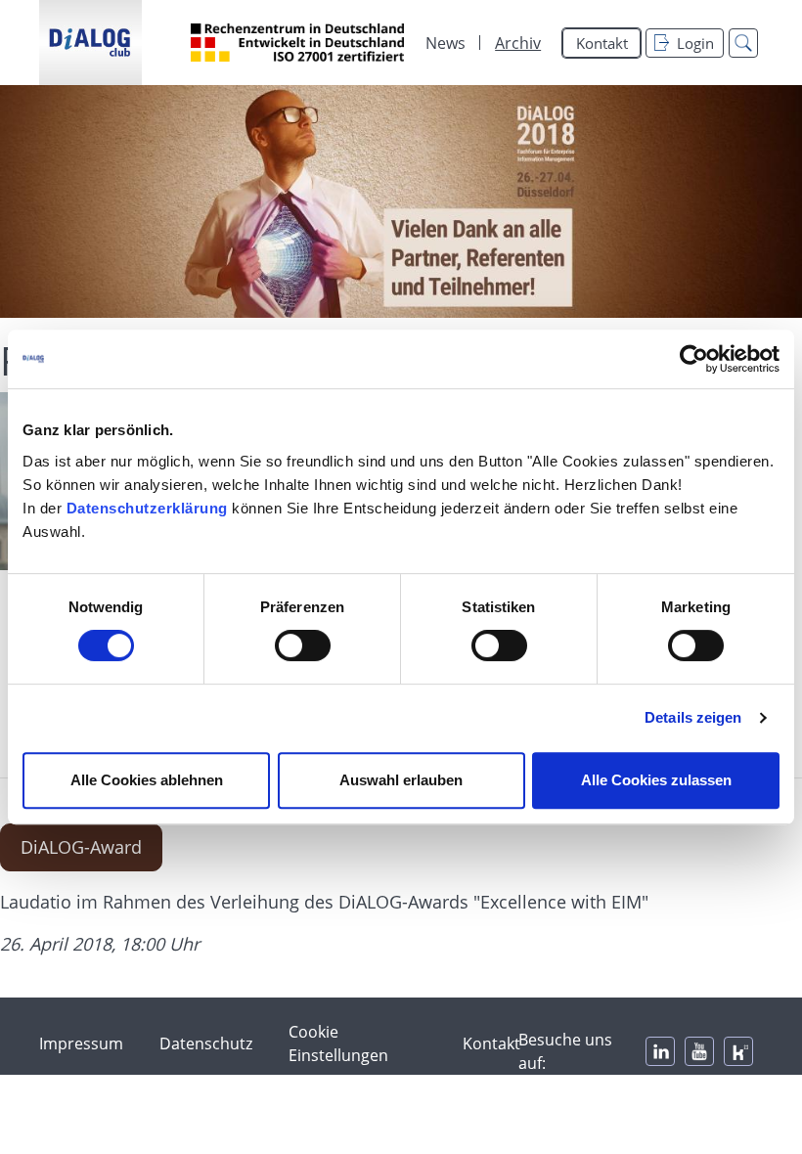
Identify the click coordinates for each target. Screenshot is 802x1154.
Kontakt (602, 43)
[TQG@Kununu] (738, 1051)
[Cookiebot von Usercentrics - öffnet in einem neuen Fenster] (694, 359)
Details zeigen (693, 717)
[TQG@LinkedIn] (660, 1051)
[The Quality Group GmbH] (90, 42)
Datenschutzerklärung (147, 508)
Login (695, 43)
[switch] (303, 645)
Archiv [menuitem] (518, 43)
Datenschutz (205, 1043)
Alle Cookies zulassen (656, 780)
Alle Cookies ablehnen (146, 780)
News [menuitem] (445, 43)
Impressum (81, 1043)
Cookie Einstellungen (338, 1043)
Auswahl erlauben (401, 780)
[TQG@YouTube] (699, 1051)
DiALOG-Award (81, 847)
